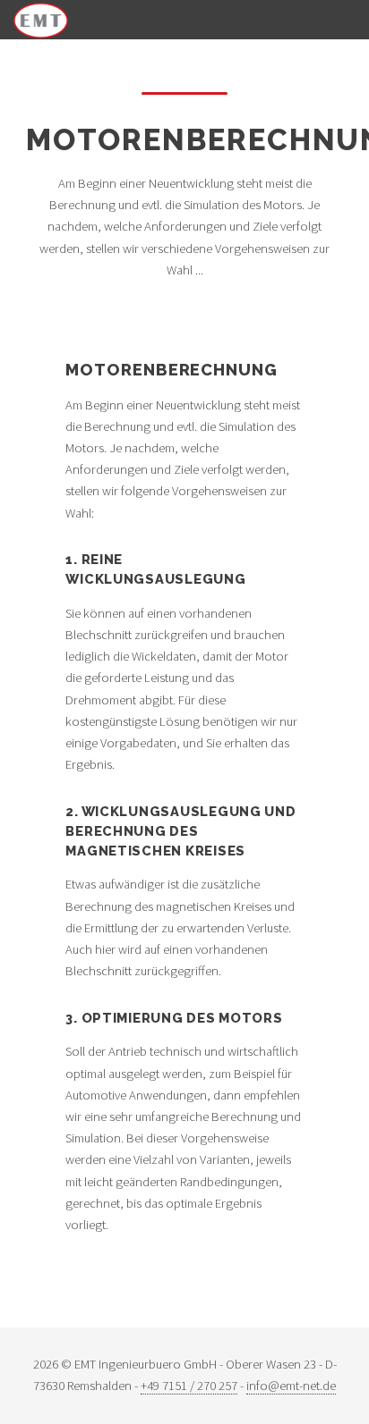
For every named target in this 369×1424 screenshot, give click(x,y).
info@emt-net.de (291, 1386)
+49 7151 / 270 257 (189, 1386)
